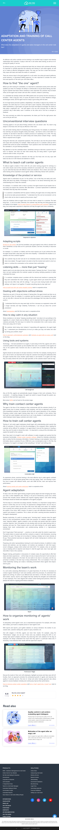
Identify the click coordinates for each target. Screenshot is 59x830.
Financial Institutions (36, 790)
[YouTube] (50, 800)
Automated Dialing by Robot (10, 788)
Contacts (6, 810)
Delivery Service (35, 775)
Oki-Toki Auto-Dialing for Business (11, 775)
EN (4, 3)
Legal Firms (33, 786)
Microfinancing (34, 784)
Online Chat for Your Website (10, 773)
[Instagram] (38, 800)
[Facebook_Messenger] (55, 816)
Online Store (34, 770)
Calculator (6, 801)
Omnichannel (6, 777)
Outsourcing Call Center (37, 773)
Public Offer (7, 816)
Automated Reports (7, 792)
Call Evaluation (6, 781)
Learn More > (32, 725)
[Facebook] (32, 800)
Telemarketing (34, 779)
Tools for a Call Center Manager (10, 786)
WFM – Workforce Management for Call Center (14, 770)
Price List (6, 803)
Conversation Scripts (8, 790)
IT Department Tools (8, 784)
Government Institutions (36, 781)
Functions (6, 807)
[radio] (13, 695)
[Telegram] (44, 800)
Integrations (7, 799)
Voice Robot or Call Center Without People (13, 794)
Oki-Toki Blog (7, 805)
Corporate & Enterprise (8, 779)
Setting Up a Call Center (37, 792)
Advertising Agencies (36, 788)
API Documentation (8, 812)
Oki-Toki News (7, 814)
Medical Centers (35, 777)
